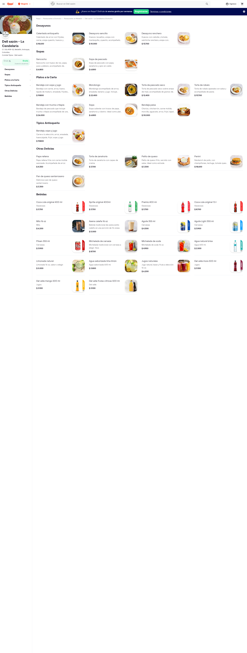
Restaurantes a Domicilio (52, 19)
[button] (24, 4)
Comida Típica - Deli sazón (12, 55)
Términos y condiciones (160, 11)
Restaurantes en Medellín (73, 19)
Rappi (38, 19)
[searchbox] (129, 4)
